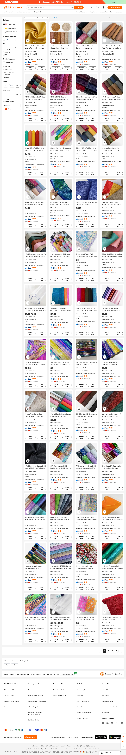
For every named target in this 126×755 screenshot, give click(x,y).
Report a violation (82, 718)
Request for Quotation (59, 695)
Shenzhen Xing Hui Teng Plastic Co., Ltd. (34, 59)
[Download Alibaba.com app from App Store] (101, 737)
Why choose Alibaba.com (11, 690)
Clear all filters (54, 18)
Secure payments (33, 690)
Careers (6, 707)
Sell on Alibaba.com (107, 690)
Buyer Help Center (83, 690)
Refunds (79, 707)
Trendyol (84, 746)
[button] (71, 7)
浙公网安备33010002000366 (95, 752)
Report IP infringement (84, 712)
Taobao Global (71, 746)
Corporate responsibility (11, 701)
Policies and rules (33, 720)
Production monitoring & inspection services (35, 713)
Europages (91, 746)
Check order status (107, 701)
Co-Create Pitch (9, 695)
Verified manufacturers (60, 690)
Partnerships (105, 712)
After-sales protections (35, 707)
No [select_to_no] (14, 665)
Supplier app (61, 737)
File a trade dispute (83, 701)
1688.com (43, 746)
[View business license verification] (81, 752)
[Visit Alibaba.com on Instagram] (117, 722)
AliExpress (35, 746)
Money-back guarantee (35, 695)
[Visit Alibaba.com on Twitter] (112, 722)
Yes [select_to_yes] (7, 665)
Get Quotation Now (68, 674)
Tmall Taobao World (53, 746)
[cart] (97, 8)
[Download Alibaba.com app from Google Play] (115, 737)
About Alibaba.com (10, 683)
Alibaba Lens (11, 737)
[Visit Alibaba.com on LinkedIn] (107, 722)
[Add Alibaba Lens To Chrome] (30, 737)
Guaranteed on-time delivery (37, 701)
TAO (78, 746)
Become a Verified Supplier (110, 707)
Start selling (105, 695)
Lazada (63, 746)
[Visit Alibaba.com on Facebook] (103, 722)
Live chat (80, 695)
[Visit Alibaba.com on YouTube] (121, 722)
